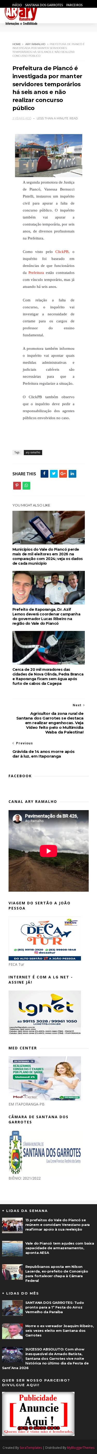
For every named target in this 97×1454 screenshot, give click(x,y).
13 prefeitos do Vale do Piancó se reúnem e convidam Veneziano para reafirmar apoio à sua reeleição (57, 1224)
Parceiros (74, 5)
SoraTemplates (31, 1447)
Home (16, 44)
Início (17, 5)
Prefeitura (36, 273)
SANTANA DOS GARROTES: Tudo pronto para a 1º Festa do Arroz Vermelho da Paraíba (54, 1307)
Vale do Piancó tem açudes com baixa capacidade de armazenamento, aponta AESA (59, 1248)
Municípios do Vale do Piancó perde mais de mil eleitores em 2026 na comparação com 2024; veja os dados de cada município (47, 556)
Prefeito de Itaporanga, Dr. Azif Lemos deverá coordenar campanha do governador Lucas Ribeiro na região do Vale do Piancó (46, 616)
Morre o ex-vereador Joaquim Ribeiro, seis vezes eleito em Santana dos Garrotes (59, 1330)
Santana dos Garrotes (44, 5)
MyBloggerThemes (80, 1447)
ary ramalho (35, 44)
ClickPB (62, 252)
